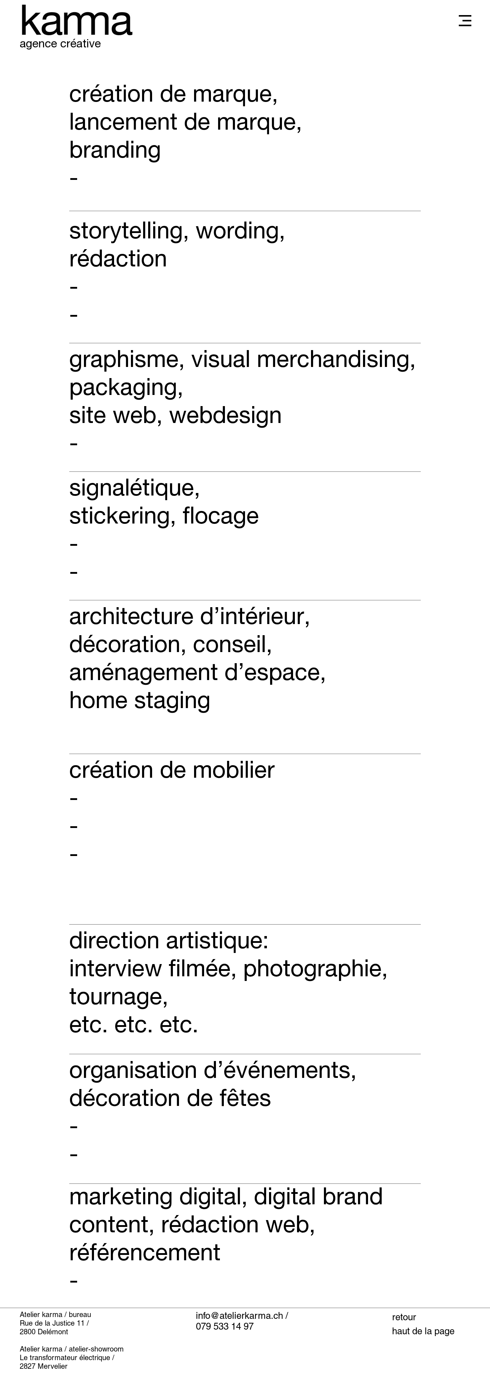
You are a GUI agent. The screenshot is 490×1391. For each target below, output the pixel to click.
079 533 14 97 (225, 1326)
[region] (245, 144)
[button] (465, 20)
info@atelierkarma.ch (239, 1315)
